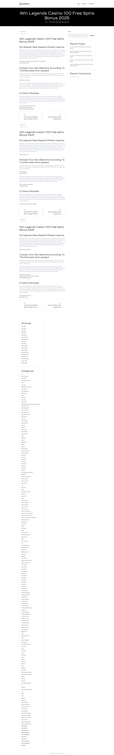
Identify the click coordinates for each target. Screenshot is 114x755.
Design (22, 530)
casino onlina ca (24, 504)
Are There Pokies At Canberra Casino (27, 105)
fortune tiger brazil (25, 534)
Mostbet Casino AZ (25, 594)
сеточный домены (25, 743)
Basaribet (23, 468)
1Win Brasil (23, 378)
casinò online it (24, 509)
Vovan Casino (24, 719)
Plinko (22, 657)
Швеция (23, 745)
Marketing (23, 554)
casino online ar (24, 506)
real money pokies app (26, 672)
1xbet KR (23, 418)
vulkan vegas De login (26, 721)
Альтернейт (24, 728)
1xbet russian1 (24, 433)
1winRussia (23, 393)
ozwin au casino (24, 629)
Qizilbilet (23, 668)
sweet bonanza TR (25, 706)
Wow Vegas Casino (23, 297)
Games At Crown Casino (24, 80)
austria (22, 444)
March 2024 (23, 343)
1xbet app (23, 399)
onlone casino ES (25, 627)
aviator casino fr (25, 453)
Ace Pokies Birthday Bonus (25, 277)
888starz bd (24, 442)
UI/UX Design (24, 708)
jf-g (22, 543)
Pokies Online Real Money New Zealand (27, 203)
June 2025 (23, 328)
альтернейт (24, 726)
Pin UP (22, 637)
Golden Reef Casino (23, 186)
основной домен (25, 734)
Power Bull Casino (23, 173)
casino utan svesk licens (26, 515)
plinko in (23, 659)
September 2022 (25, 358)
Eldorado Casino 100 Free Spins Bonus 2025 (29, 276)
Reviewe (23, 678)
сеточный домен (25, 741)
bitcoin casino (24, 478)
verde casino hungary (26, 713)
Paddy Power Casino (23, 154)
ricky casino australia (26, 683)
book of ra (23, 487)
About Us (84, 3)
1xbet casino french (25, 414)
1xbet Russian (24, 431)
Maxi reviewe (24, 558)
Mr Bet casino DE (25, 618)
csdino (22, 526)
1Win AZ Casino (24, 376)
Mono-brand (24, 575)
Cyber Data (23, 528)
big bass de (23, 474)
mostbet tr (23, 610)
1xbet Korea (24, 416)
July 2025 (23, 326)
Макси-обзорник (25, 732)
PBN (22, 633)
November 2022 (24, 354)
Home (46, 22)
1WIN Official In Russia (26, 387)
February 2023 (24, 347)
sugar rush (23, 700)
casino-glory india (25, 519)
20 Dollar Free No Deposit (25, 249)
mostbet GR (24, 597)
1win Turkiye (24, 389)
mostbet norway (25, 605)
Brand (22, 489)
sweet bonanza (24, 702)
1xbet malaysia (24, 420)
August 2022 (24, 360)
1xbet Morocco (24, 423)
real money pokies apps (26, 674)
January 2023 (24, 350)
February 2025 (24, 337)
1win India (23, 384)
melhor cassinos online (26, 560)
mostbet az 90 (24, 590)
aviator (23, 446)
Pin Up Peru (24, 646)
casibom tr (23, 493)
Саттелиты (24, 736)
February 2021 (24, 363)
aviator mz (23, 459)
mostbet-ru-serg (25, 616)
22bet (22, 435)
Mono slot (23, 573)
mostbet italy (24, 601)
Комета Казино (24, 730)
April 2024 (23, 341)
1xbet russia (24, 429)
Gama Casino (24, 536)
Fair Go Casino (24, 532)
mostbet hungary (25, 599)
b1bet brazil (23, 463)
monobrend (23, 579)
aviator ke (23, 457)
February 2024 (24, 345)
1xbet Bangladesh (25, 407)
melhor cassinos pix (25, 562)
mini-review (24, 564)
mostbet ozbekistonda (26, 607)
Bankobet (23, 466)
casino (22, 498)
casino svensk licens (25, 511)
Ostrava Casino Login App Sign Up (54, 117)
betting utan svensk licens (27, 472)
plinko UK (23, 661)
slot (22, 691)
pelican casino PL (25, 635)
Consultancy (24, 521)
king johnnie (24, 549)
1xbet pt (23, 425)
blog (22, 485)
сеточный (23, 738)
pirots (22, 653)
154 (22, 374)
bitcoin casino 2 (24, 481)
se (21, 685)
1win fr (22, 382)
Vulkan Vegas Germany (26, 723)
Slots (22, 693)
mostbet (23, 586)
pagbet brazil (24, 631)
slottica (23, 698)
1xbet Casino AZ (24, 410)
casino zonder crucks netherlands (28, 517)
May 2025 (23, 330)
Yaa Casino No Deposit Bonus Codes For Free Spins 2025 (30, 117)
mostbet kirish (24, 603)
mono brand (24, 571)
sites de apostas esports (26, 689)
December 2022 (24, 352)
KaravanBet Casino (25, 545)
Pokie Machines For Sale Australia (26, 109)
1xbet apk (23, 397)
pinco (22, 648)
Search (69, 31)
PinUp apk (23, 650)
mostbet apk (24, 588)
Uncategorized (24, 711)
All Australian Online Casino (25, 295)
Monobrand (23, 577)
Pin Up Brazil (24, 642)
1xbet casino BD (24, 412)
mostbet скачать (25, 612)
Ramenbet (23, 670)
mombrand (23, 569)
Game (22, 539)
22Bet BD (23, 438)
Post (22, 665)
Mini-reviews (24, 567)
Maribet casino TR (25, 552)
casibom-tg (24, 496)
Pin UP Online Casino (25, 644)
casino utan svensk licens (27, 513)
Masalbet (23, 556)
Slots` (22, 695)
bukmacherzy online (25, 491)
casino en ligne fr (25, 502)
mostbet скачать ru (25, 614)
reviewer (23, 680)
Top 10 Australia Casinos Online (26, 184)
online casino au (24, 625)
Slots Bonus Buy (23, 171)
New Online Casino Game (24, 274)
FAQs (78, 3)
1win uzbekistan (24, 391)
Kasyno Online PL (25, 547)
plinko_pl (23, 663)
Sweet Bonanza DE (25, 704)
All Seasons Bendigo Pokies (25, 107)
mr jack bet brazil (25, 620)
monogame (23, 582)
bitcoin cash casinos (25, 476)
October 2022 (24, 356)
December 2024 (24, 339)
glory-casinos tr (24, 541)
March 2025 (23, 335)
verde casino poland (25, 715)
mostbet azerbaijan (25, 592)
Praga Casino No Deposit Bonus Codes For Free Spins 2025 (32, 61)
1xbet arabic (24, 402)
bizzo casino (24, 483)
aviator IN (23, 455)
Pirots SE (23, 655)
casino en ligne (24, 500)
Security (23, 687)
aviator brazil (24, 448)
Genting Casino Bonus (24, 62)
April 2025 (23, 332)
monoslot (23, 584)
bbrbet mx (23, 470)
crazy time (23, 524)
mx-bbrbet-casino (25, 622)
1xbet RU (23, 427)
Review (23, 676)
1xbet (22, 395)
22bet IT (23, 440)
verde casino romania (26, 717)
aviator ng (23, 461)
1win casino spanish (25, 380)
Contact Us (92, 3)
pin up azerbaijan (25, 640)
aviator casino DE (25, 450)
